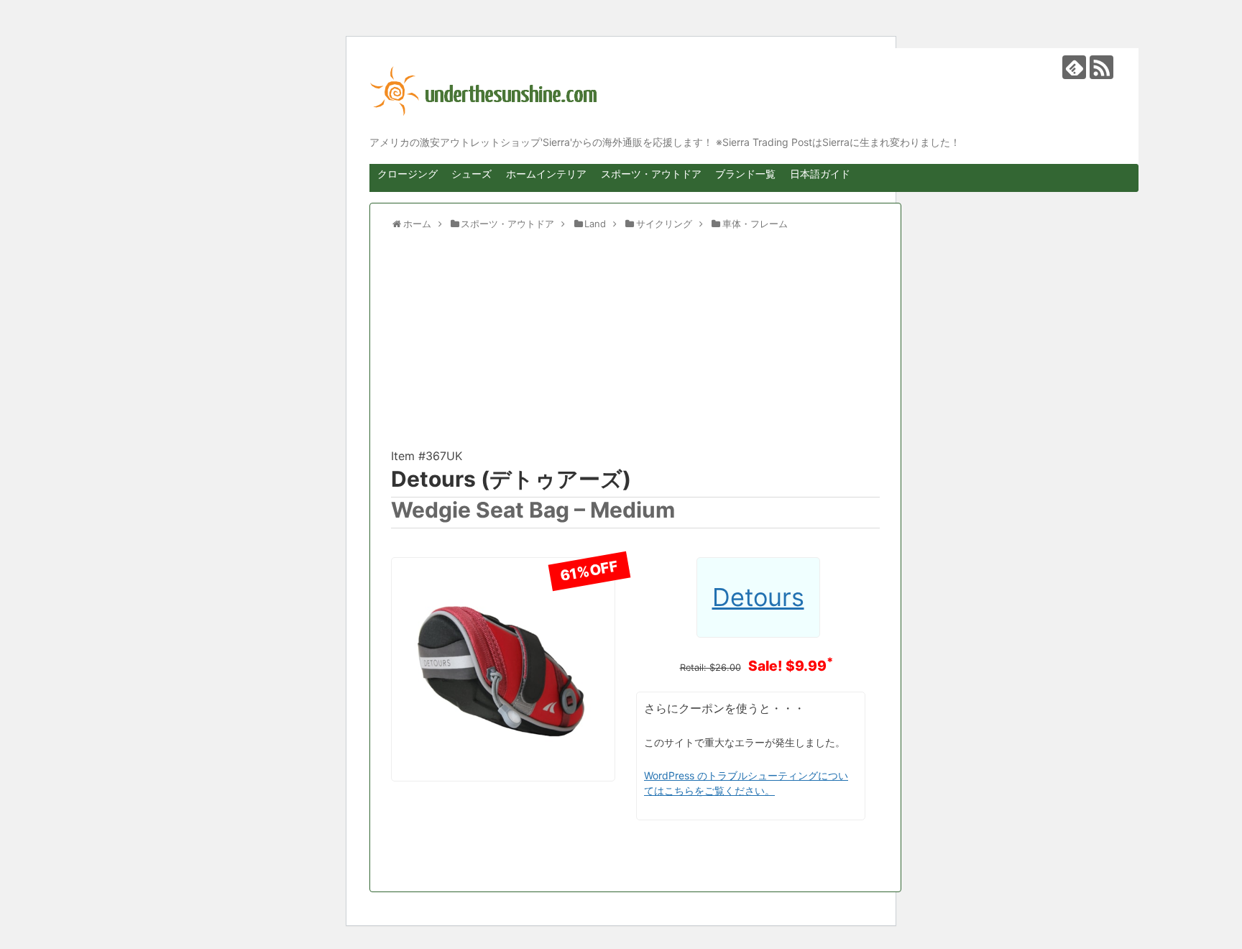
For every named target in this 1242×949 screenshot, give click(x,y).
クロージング (407, 174)
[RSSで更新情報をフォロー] (1101, 67)
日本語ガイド (820, 174)
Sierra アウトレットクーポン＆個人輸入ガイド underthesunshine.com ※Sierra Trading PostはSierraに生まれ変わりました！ (743, 91)
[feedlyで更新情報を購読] (1074, 67)
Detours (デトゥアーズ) (511, 479)
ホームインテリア (546, 174)
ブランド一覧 (745, 174)
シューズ (471, 174)
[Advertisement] (635, 345)
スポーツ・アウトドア (651, 174)
